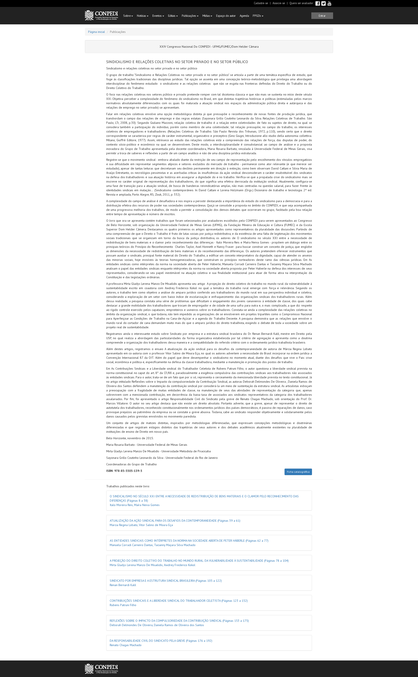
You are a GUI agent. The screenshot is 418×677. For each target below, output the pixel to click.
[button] (322, 15)
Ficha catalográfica (298, 471)
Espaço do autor (226, 16)
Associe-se (279, 3)
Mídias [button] (206, 16)
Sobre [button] (127, 16)
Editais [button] (172, 16)
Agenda (244, 16)
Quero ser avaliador (301, 3)
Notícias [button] (142, 16)
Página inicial (96, 32)
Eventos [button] (157, 16)
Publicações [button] (189, 16)
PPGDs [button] (257, 16)
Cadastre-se (261, 3)
